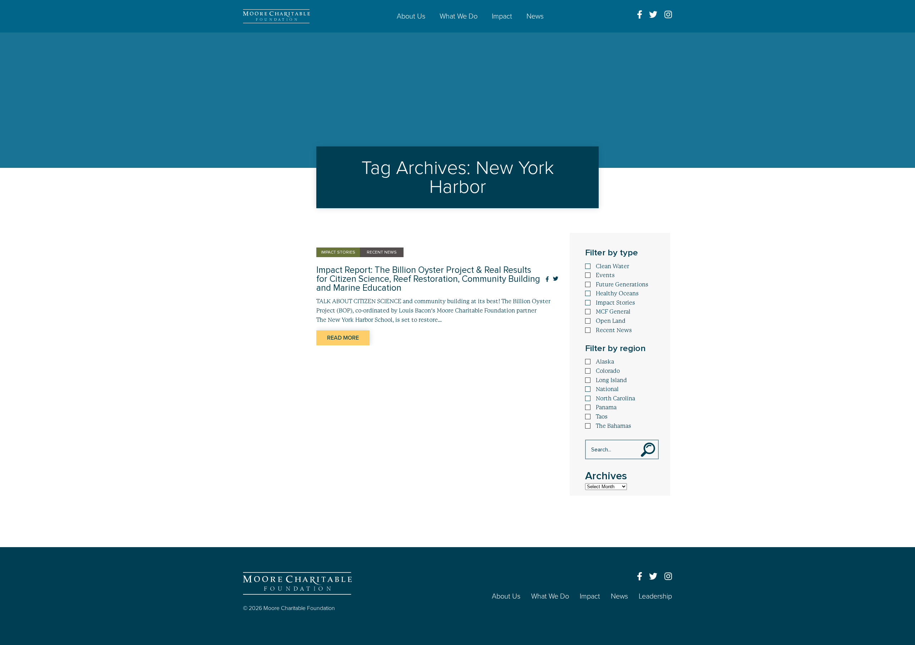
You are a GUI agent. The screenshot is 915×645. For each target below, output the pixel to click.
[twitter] (653, 14)
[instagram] (668, 14)
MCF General (613, 312)
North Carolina (615, 398)
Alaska (605, 362)
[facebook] (639, 14)
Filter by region (615, 348)
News (535, 16)
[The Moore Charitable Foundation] (276, 16)
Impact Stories (615, 303)
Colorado (608, 371)
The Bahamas (613, 426)
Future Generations (622, 285)
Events (605, 275)
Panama (606, 407)
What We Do (459, 16)
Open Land (610, 321)
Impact (502, 16)
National (607, 389)
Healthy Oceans (617, 293)
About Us (411, 16)
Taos (602, 417)
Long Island (611, 380)
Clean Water (612, 266)
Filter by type (611, 252)
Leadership (655, 596)
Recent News (614, 330)
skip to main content (28, 38)
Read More (343, 337)
